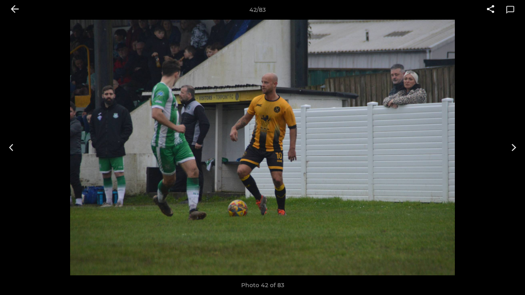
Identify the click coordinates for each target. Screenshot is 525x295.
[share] (490, 10)
